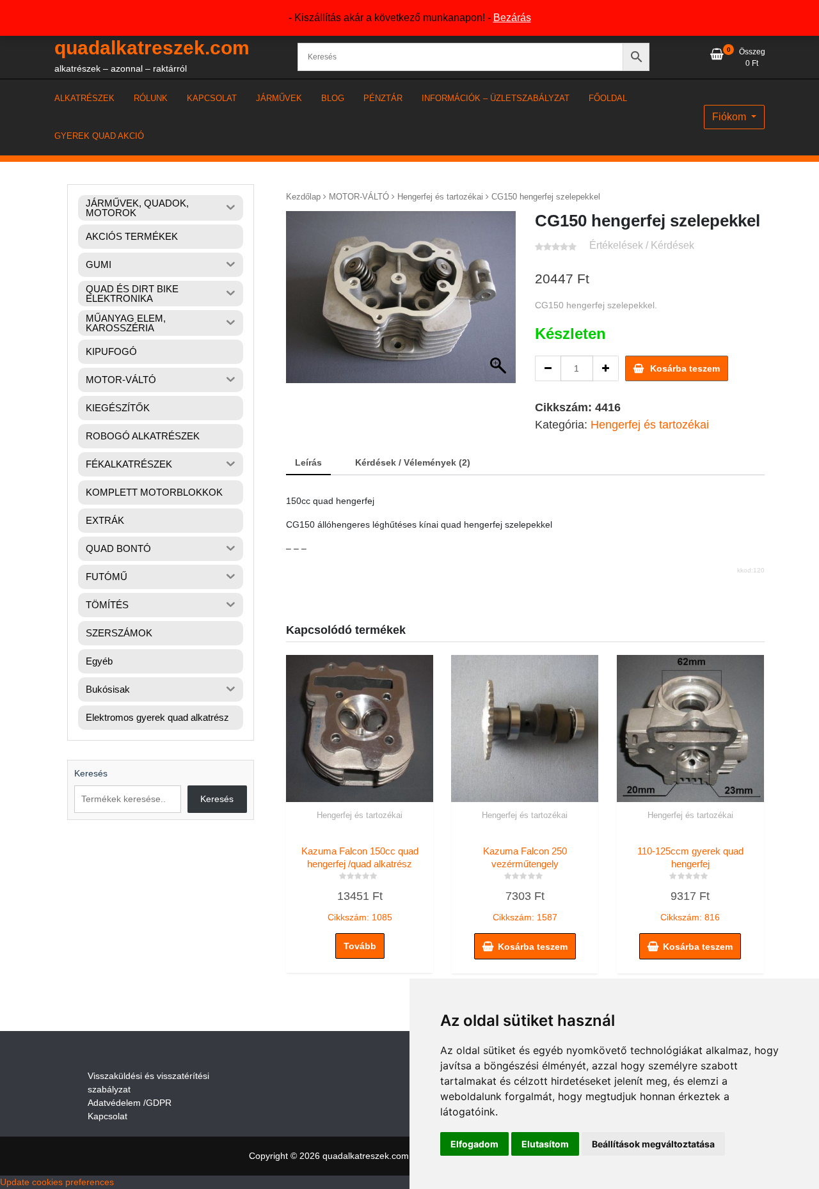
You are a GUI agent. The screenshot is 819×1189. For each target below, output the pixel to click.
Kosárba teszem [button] (533, 946)
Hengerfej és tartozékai (440, 196)
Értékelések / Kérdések (641, 245)
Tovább (360, 946)
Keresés (90, 773)
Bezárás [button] (512, 17)
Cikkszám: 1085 (359, 884)
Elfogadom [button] (474, 1143)
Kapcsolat (107, 1116)
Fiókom (730, 116)
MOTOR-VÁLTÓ (359, 196)
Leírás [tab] (308, 462)
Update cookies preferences (57, 1182)
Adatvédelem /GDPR (129, 1103)
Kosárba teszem (685, 368)
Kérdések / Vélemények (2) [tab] (412, 462)
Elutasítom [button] (545, 1143)
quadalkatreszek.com (152, 47)
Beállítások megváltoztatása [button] (653, 1143)
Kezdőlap (303, 196)
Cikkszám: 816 (690, 884)
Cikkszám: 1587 (525, 884)
